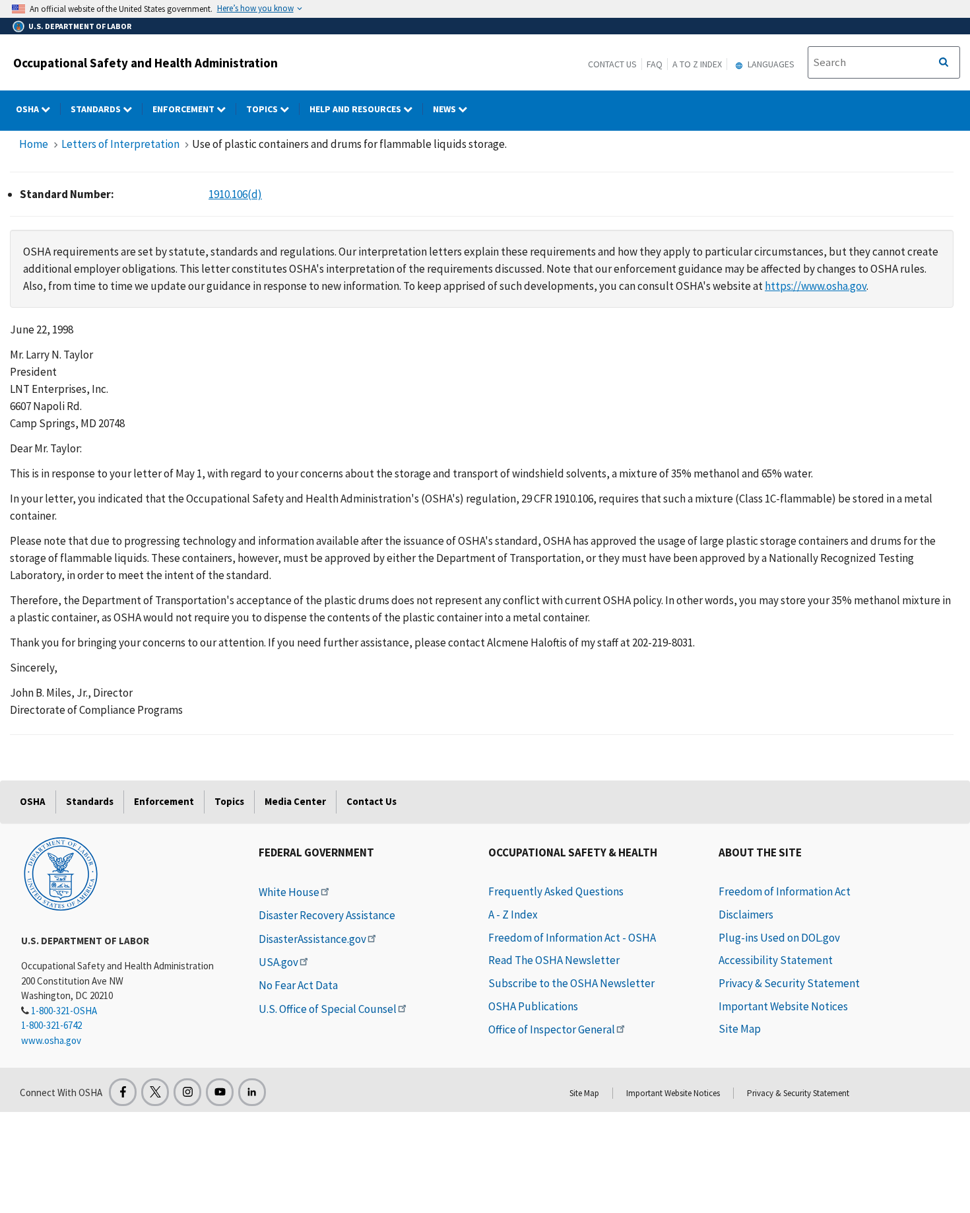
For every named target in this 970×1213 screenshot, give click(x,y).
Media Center (295, 801)
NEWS (445, 109)
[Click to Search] (943, 63)
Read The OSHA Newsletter (554, 960)
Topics (263, 109)
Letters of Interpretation (120, 144)
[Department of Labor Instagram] (187, 1092)
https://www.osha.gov (815, 286)
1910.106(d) (235, 194)
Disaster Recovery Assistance (327, 915)
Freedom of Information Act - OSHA (572, 937)
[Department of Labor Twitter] (155, 1092)
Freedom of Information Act (785, 891)
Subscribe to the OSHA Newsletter (571, 983)
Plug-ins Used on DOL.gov (779, 937)
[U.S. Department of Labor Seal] (60, 873)
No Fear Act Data (298, 985)
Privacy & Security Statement (789, 983)
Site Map (740, 1029)
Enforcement (184, 109)
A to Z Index (697, 64)
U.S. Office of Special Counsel (328, 1009)
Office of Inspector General (551, 1029)
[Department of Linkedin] (252, 1092)
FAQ (655, 64)
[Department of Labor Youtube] (220, 1092)
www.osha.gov (51, 1040)
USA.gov (278, 962)
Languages (770, 64)
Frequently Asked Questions (556, 891)
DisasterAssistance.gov (312, 939)
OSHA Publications (533, 1006)
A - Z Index (513, 914)
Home (33, 144)
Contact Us (612, 64)
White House (289, 892)
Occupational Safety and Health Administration (145, 63)
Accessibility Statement (776, 960)
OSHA (28, 109)
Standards (97, 109)
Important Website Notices (783, 1006)
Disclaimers (746, 914)
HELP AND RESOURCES (356, 109)
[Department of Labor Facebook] (123, 1092)
